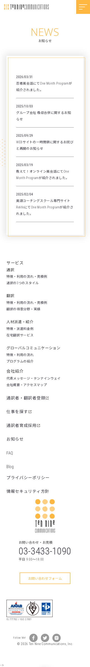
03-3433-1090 (45, 551)
